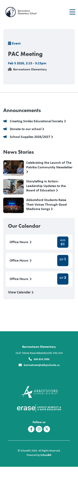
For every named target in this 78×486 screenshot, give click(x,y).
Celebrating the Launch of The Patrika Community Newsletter (49, 165)
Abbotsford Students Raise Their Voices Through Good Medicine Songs (46, 204)
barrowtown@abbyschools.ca (42, 365)
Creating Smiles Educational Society (37, 121)
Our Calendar (24, 225)
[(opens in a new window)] (39, 391)
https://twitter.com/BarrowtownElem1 (47, 429)
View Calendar (20, 292)
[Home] (25, 12)
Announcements (22, 110)
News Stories (18, 152)
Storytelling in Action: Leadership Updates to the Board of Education (46, 185)
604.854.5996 (41, 359)
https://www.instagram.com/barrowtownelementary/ (39, 429)
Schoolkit (45, 455)
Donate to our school (26, 129)
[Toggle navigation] (72, 12)
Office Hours (19, 242)
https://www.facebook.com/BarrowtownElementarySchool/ (31, 429)
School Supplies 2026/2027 (30, 136)
